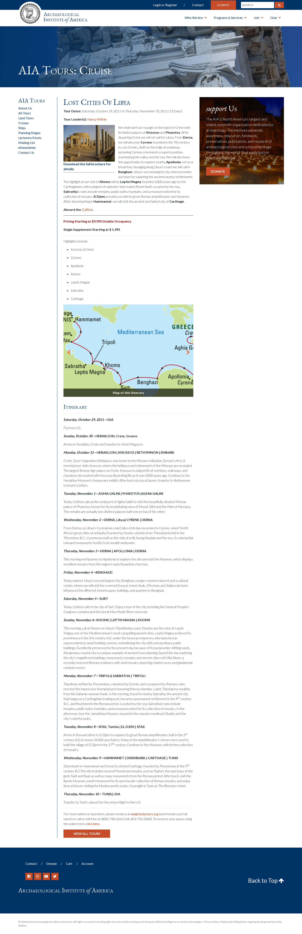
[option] (128, 350)
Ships (22, 128)
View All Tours (86, 833)
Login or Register (165, 5)
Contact (198, 5)
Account (87, 863)
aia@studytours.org (145, 814)
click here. (93, 824)
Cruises (23, 123)
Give (273, 18)
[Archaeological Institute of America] (30, 12)
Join (256, 18)
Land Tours (26, 118)
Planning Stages (29, 133)
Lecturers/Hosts (29, 138)
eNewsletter (27, 147)
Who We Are (194, 18)
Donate (223, 5)
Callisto (87, 209)
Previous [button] (69, 351)
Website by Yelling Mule (234, 921)
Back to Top (263, 880)
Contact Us (26, 152)
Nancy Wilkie (96, 119)
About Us (25, 108)
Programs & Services (228, 18)
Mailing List (26, 143)
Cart (69, 863)
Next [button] (188, 351)
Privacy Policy (211, 921)
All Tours (24, 113)
